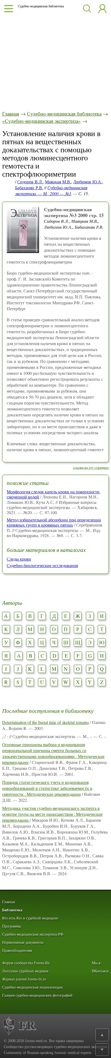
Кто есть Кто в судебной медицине (30, 918)
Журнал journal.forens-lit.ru (24, 979)
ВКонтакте (100, 971)
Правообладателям (17, 951)
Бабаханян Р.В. (29, 187)
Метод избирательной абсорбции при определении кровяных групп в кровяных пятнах (54, 522)
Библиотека (12, 910)
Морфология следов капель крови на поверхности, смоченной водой (53, 494)
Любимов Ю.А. (87, 181)
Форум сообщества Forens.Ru (26, 963)
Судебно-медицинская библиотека (64, 113)
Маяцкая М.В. (58, 181)
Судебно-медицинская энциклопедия (32, 987)
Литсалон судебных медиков (25, 971)
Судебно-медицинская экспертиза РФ (32, 934)
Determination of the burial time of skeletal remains (45, 722)
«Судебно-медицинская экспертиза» (41, 120)
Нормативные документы (22, 943)
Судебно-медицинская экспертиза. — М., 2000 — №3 (51, 190)
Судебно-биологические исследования (42, 565)
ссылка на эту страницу (91, 467)
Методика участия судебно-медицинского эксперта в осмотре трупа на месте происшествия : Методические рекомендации (52, 814)
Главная (10, 113)
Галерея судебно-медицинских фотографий (37, 995)
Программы (11, 926)
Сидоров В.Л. (30, 181)
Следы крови (19, 559)
